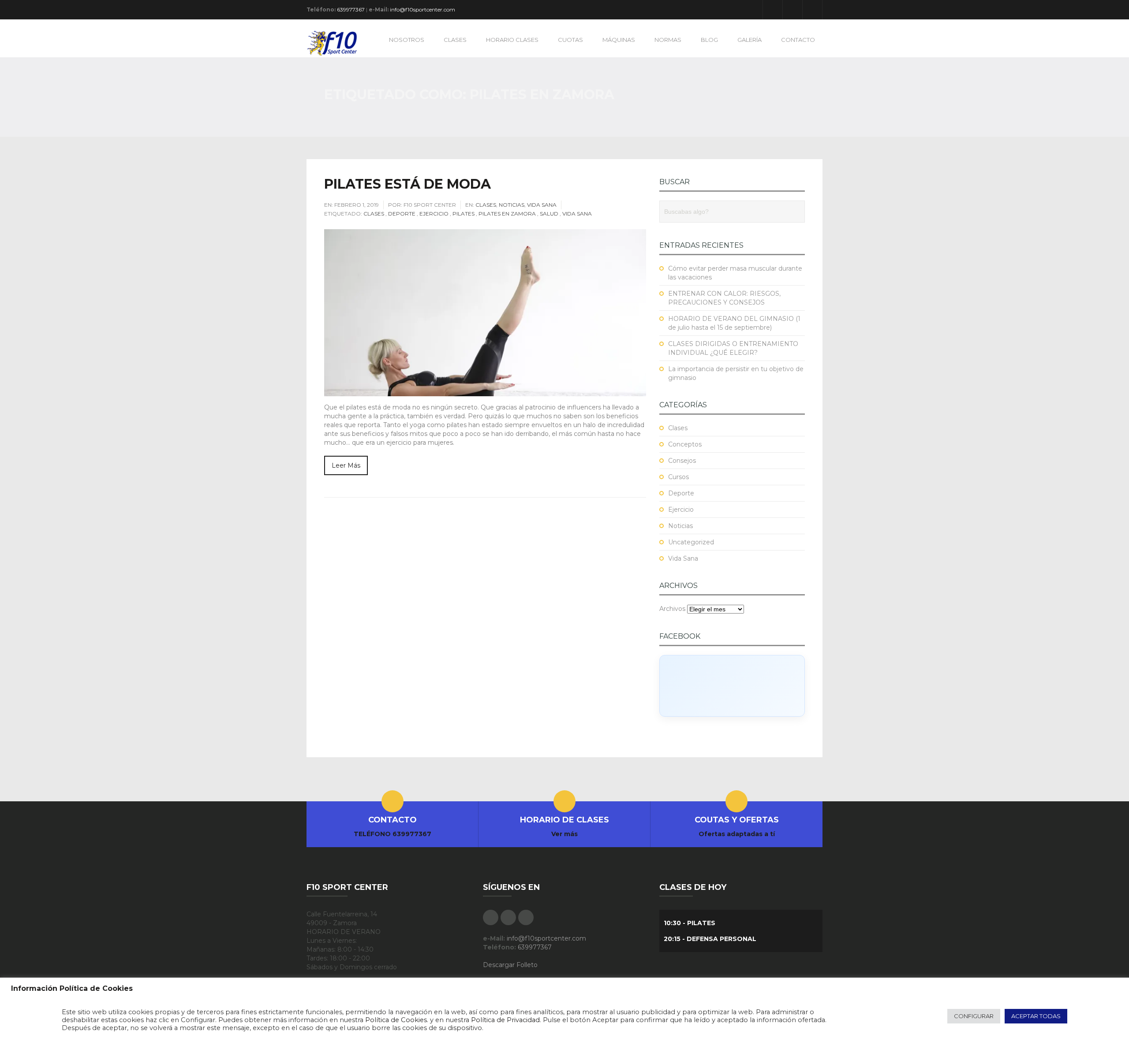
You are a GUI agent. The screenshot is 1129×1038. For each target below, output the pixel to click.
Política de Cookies (396, 1020)
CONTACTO (798, 39)
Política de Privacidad (505, 1020)
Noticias (511, 204)
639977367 (351, 9)
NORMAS (667, 39)
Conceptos (685, 444)
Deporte (401, 213)
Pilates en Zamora (507, 213)
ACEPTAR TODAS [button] (1036, 1015)
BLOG (709, 39)
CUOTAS (570, 39)
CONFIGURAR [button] (974, 1015)
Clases (485, 204)
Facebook (772, 9)
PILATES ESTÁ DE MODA (407, 184)
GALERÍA (749, 39)
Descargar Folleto (510, 965)
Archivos (672, 609)
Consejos (682, 461)
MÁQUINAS (618, 39)
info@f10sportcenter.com (422, 9)
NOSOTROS (406, 39)
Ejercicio (434, 213)
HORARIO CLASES (512, 39)
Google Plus (792, 9)
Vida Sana (542, 204)
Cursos (678, 477)
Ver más (564, 834)
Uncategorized (691, 542)
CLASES (455, 39)
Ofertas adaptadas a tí (737, 834)
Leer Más (346, 465)
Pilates (463, 213)
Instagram (812, 9)
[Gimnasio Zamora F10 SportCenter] (336, 43)
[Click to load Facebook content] (732, 686)
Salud (549, 213)
